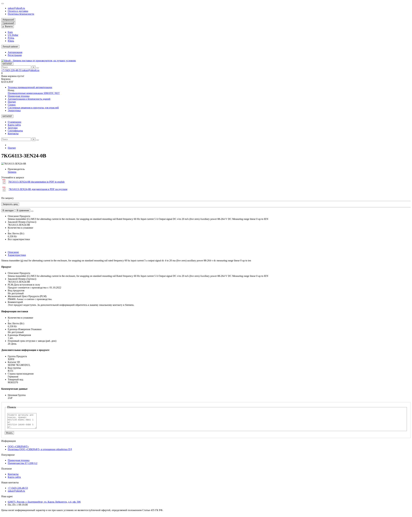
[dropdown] (2, 3)
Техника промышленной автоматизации (30, 87)
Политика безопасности (21, 14)
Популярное (8, 454)
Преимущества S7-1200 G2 (22, 463)
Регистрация (15, 55)
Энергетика (14, 110)
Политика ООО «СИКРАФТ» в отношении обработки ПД (40, 449)
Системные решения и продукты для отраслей (33, 107)
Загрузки (13, 127)
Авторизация (15, 52)
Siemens (12, 172)
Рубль (11, 38)
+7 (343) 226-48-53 (11, 70)
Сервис (12, 104)
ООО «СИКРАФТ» (18, 446)
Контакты (13, 133)
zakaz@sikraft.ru (16, 8)
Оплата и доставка (18, 11)
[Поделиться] (32, 211)
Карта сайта (14, 124)
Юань (11, 40)
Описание (13, 252)
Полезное (6, 468)
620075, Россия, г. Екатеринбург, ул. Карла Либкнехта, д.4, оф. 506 (44, 501)
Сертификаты (15, 130)
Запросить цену (10, 204)
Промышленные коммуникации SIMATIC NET (34, 93)
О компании (14, 122)
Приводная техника (18, 96)
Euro (10, 32)
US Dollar (13, 35)
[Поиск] (37, 67)
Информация (8, 441)
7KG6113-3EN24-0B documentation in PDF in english (36, 181)
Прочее (12, 101)
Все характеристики (19, 239)
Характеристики (17, 255)
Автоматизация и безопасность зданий (29, 99)
